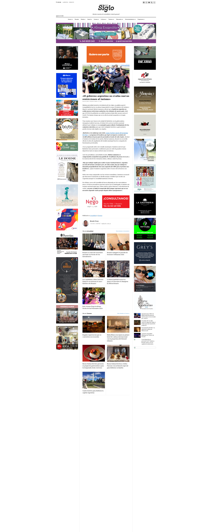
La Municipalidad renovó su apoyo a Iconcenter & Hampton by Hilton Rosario (117, 281)
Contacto (71, 2)
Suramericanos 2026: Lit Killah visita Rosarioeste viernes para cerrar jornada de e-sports (149, 316)
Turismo (110, 19)
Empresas (140, 19)
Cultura (103, 19)
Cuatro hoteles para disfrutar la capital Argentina (92, 392)
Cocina (95, 19)
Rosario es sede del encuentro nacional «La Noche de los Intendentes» (92, 254)
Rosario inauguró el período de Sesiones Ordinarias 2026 (117, 253)
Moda (82, 19)
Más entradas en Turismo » (123, 313)
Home (69, 19)
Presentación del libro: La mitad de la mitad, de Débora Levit (148, 329)
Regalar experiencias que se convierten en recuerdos (91, 336)
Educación (119, 19)
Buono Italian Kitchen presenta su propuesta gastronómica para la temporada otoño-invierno (93, 366)
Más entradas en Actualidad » (123, 231)
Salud (88, 19)
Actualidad (93, 215)
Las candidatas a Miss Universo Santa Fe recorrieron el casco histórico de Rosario (92, 281)
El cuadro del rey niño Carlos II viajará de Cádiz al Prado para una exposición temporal (149, 323)
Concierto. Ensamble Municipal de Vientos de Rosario (148, 335)
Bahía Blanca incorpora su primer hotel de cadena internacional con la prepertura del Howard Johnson (118, 338)
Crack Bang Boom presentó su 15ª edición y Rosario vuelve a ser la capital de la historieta (148, 342)
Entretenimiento (129, 19)
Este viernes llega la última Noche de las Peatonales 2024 (92, 307)
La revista (65, 2)
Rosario (77, 19)
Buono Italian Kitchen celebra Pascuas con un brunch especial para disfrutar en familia (117, 366)
